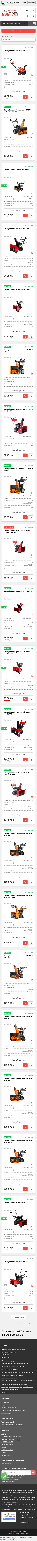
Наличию (6, 40)
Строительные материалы (9, 1389)
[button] (25, 97)
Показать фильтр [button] (19, 31)
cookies (13, 1537)
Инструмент (5, 1355)
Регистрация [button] (31, 2)
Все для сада (5, 1357)
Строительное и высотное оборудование (14, 1384)
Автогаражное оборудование (10, 1369)
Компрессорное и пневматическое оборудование (17, 1373)
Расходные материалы (8, 1352)
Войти (24, 2)
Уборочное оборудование (9, 1361)
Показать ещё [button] (18, 1317)
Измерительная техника (9, 1378)
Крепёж (4, 1392)
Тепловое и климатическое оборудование (14, 1364)
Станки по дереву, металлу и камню (12, 1375)
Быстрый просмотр (18, 91)
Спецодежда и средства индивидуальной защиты (17, 1387)
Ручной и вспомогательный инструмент (14, 1349)
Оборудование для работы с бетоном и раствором (17, 1380)
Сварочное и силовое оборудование (13, 1366)
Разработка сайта (13, 1533)
